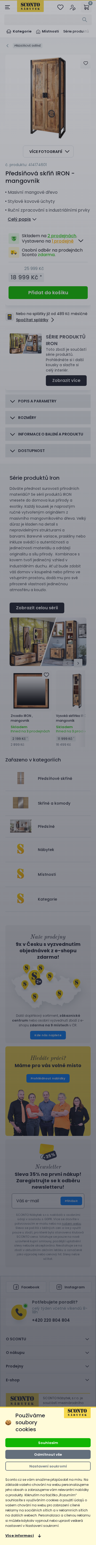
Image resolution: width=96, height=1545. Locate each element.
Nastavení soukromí (48, 1466)
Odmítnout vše (48, 1454)
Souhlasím (48, 1442)
